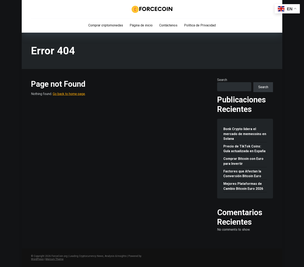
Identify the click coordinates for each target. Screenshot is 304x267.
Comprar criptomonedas (105, 25)
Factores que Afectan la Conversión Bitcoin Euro (242, 173)
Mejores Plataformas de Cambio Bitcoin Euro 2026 (243, 186)
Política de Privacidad (200, 25)
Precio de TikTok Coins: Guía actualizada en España (244, 148)
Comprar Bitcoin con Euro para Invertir (243, 161)
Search (222, 80)
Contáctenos (168, 25)
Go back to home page (69, 94)
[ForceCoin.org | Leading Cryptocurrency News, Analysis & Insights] (152, 9)
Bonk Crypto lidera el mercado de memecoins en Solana (244, 133)
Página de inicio (141, 25)
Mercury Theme (54, 259)
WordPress (37, 259)
